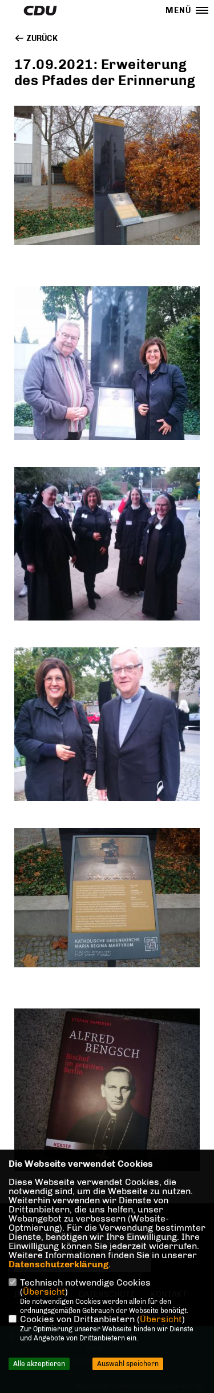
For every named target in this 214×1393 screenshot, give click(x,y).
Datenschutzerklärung (58, 1264)
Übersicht (44, 1291)
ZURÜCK (41, 38)
